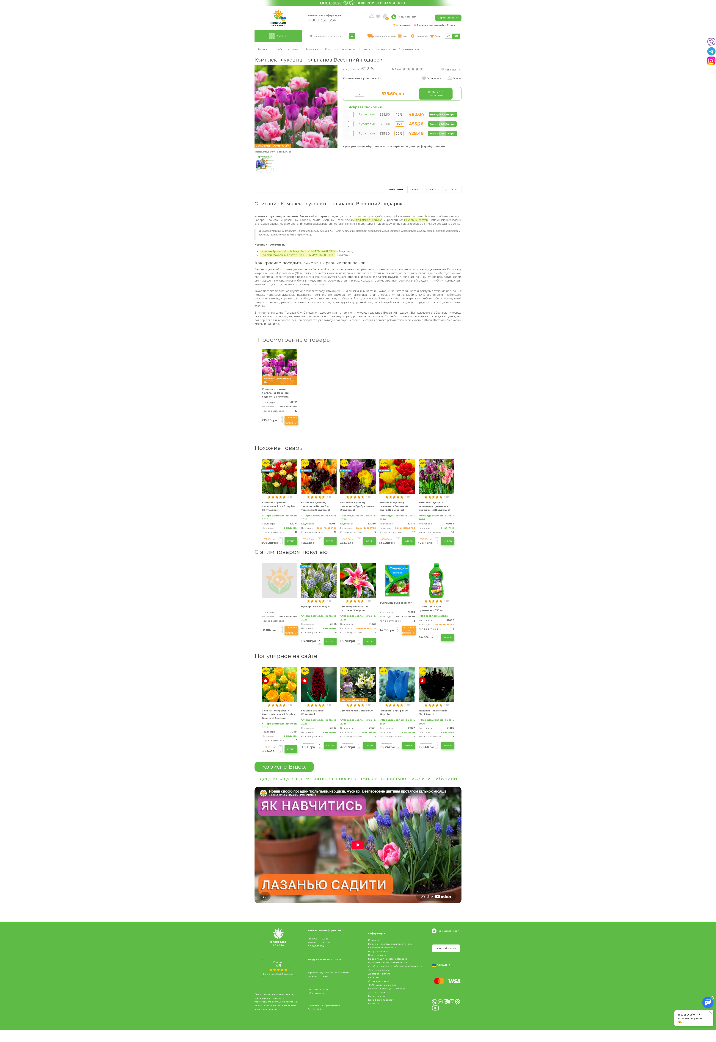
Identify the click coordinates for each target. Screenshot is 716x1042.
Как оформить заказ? (381, 999)
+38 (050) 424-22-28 (319, 942)
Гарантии (373, 977)
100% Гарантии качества (382, 984)
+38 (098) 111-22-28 (318, 938)
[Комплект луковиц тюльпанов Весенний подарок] (296, 106)
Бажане (457, 78)
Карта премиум (377, 955)
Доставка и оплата (379, 973)
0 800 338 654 (322, 20)
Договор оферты (378, 992)
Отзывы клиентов (378, 981)
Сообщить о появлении (291, 420)
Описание (396, 189)
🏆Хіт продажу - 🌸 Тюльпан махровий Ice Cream (424, 25)
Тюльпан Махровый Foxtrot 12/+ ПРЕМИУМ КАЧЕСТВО (297, 255)
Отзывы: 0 (432, 189)
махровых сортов (416, 220)
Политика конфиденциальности (387, 988)
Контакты (373, 940)
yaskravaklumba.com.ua (268, 1001)
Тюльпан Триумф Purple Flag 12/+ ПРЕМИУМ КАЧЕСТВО (298, 251)
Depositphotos (315, 1009)
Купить (291, 541)
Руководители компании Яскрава (388, 962)
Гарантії (415, 189)
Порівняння (434, 78)
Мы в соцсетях (376, 996)
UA (448, 35)
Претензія (374, 1003)
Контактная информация (322, 15)
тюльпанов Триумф (368, 220)
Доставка (452, 189)
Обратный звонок (448, 17)
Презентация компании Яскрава (387, 958)
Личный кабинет (447, 930)
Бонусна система (378, 951)
